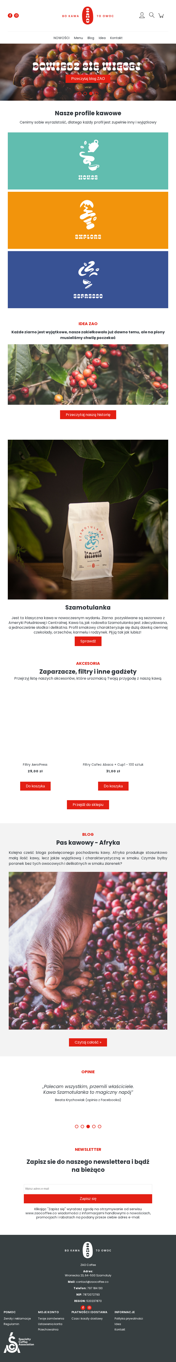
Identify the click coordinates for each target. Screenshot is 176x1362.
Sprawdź (88, 641)
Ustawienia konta (50, 1324)
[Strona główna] (88, 15)
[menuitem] (61, 38)
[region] (88, 72)
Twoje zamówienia (51, 1318)
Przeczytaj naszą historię (88, 414)
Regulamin (11, 1324)
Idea (118, 1324)
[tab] (79, 93)
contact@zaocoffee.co (92, 1282)
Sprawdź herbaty (88, 79)
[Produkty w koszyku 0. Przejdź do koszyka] (161, 18)
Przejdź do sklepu (88, 804)
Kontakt (120, 1329)
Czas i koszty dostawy (87, 1318)
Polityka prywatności (129, 1318)
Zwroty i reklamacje (17, 1318)
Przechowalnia (48, 1329)
